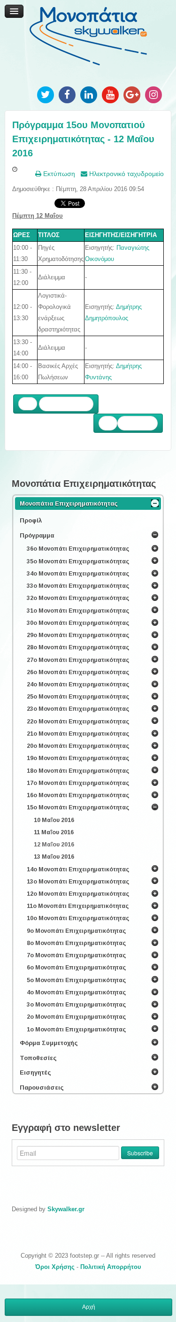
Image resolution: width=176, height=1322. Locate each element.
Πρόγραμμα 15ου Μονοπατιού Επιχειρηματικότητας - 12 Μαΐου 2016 (83, 139)
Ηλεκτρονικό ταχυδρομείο (125, 173)
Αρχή (88, 1307)
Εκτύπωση (58, 173)
